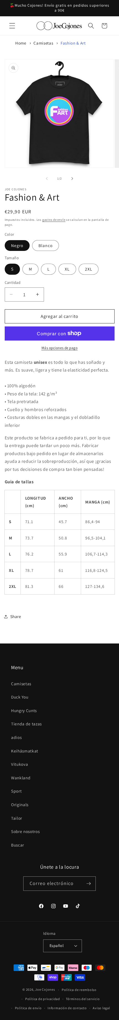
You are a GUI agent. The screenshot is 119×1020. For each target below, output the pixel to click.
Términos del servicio (83, 999)
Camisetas (43, 43)
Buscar (17, 845)
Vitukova (19, 764)
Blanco (45, 245)
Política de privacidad (42, 999)
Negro (17, 245)
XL (67, 269)
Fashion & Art (73, 43)
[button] (12, 25)
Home (20, 43)
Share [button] (15, 616)
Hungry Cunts (24, 710)
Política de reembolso (79, 990)
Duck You (19, 697)
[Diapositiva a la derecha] (72, 178)
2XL (88, 269)
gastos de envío (54, 220)
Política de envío (28, 1008)
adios (16, 737)
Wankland (20, 777)
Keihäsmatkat (24, 751)
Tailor (16, 818)
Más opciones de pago (60, 348)
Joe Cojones (45, 990)
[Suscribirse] (88, 883)
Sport (16, 791)
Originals (20, 804)
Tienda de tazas (26, 723)
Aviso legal (101, 1008)
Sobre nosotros (25, 831)
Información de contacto (67, 1008)
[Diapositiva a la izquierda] (47, 178)
